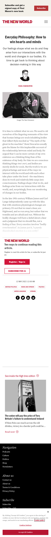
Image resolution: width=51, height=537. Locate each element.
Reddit (33, 298)
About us (6, 483)
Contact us (7, 480)
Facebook (18, 298)
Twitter (23, 298)
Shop (4, 463)
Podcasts (6, 452)
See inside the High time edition (20, 376)
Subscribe (41, 8)
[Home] (17, 21)
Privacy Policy (8, 491)
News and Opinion (27, 287)
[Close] (48, 512)
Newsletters (7, 466)
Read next (10, 431)
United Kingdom (20, 291)
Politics (41, 287)
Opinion (33, 291)
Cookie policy (40, 520)
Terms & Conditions (11, 487)
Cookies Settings (25, 525)
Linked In (28, 298)
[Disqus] (25, 334)
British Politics (11, 287)
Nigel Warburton (25, 86)
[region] (25, 522)
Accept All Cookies (25, 532)
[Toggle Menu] (46, 21)
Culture (5, 455)
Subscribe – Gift (9, 508)
